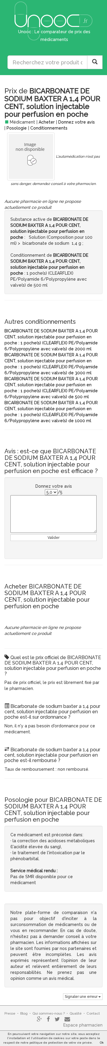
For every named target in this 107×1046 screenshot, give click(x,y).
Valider (53, 538)
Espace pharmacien (83, 1025)
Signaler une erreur (81, 997)
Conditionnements (48, 128)
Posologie (17, 128)
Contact (93, 1013)
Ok (102, 1042)
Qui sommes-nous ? (48, 1013)
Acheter (47, 122)
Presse (9, 1013)
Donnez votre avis (76, 122)
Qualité (76, 1013)
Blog (24, 1013)
